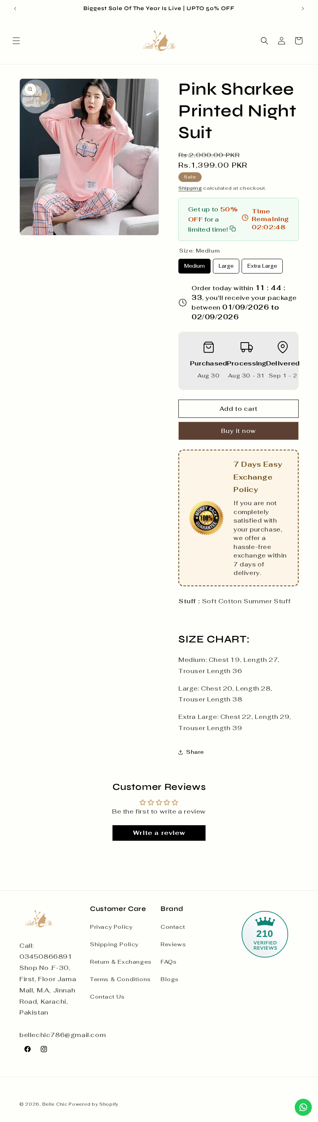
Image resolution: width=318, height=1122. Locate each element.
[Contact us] (303, 1107)
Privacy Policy (111, 926)
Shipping (190, 188)
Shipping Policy (114, 944)
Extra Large (262, 264)
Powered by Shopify (93, 1104)
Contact (173, 926)
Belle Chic (54, 1104)
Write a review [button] (159, 833)
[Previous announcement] (15, 8)
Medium (194, 264)
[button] (16, 40)
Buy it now (238, 431)
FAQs (168, 961)
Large (226, 264)
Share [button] (195, 751)
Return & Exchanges (121, 961)
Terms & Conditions (120, 979)
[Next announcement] (302, 8)
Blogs (170, 979)
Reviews (173, 944)
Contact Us (107, 996)
